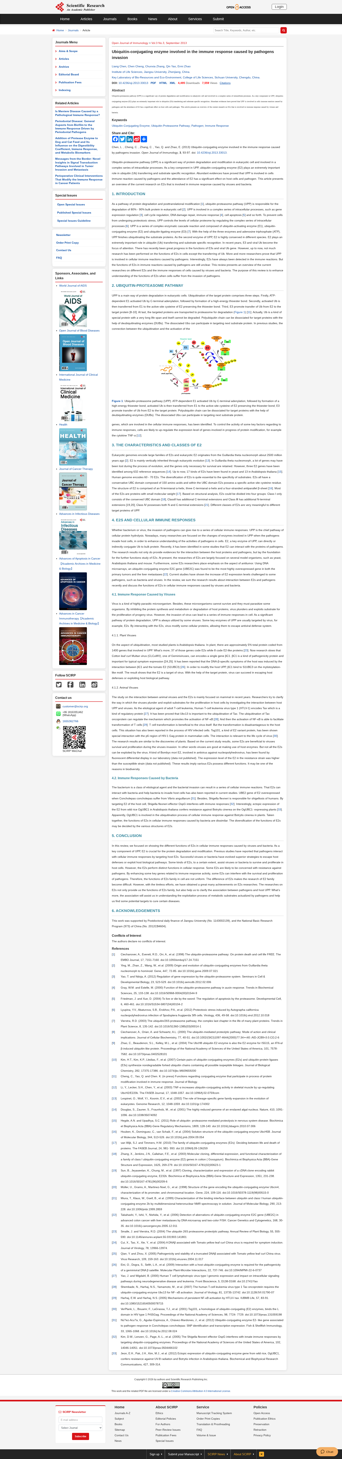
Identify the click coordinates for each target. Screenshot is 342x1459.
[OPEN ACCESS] (238, 6)
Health (63, 424)
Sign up (154, 1454)
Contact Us (63, 250)
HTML (163, 83)
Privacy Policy (262, 1435)
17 (178, 493)
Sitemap (120, 1429)
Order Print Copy (67, 242)
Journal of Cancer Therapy (76, 468)
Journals (110, 19)
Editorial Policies (166, 1418)
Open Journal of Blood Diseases (79, 330)
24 (114, 1242)
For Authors (163, 1424)
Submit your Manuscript (183, 1454)
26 (182, 667)
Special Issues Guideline (74, 220)
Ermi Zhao (184, 66)
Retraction (260, 1429)
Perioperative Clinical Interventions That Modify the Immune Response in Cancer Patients (79, 179)
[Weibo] (94, 684)
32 (232, 803)
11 (249, 312)
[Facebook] (70, 684)
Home (65, 19)
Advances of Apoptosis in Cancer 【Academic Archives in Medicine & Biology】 (80, 563)
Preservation (261, 1424)
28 (216, 719)
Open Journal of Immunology (130, 43)
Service (203, 1407)
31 (193, 798)
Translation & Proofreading (213, 1424)
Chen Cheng (136, 66)
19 (114, 1170)
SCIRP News (216, 1454)
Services (195, 19)
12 (139, 435)
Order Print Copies (208, 1418)
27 (146, 713)
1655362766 (70, 721)
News (152, 19)
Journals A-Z (122, 1413)
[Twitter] (59, 684)
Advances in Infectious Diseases (79, 513)
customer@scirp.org (75, 706)
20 (114, 1187)
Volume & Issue (206, 1435)
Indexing (65, 90)
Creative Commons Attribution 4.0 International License (200, 1391)
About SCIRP (167, 1407)
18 (163, 499)
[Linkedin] (82, 684)
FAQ (59, 257)
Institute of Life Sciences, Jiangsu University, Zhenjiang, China (150, 71)
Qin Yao (171, 66)
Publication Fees (70, 82)
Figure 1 (240, 312)
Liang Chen (119, 66)
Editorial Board (69, 74)
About (172, 19)
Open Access (262, 1413)
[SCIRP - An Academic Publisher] (79, 6)
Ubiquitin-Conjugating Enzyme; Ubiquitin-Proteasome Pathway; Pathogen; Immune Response (170, 125)
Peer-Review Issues (168, 1429)
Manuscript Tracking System (214, 1413)
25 (114, 1253)
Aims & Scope (68, 51)
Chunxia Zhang (154, 66)
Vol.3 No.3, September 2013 (169, 43)
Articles (86, 19)
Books (132, 19)
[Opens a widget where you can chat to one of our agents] (327, 1452)
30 (275, 735)
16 (270, 488)
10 (114, 1059)
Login (279, 7)
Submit (218, 19)
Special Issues (165, 1440)
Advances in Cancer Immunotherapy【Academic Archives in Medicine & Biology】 (79, 618)
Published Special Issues (74, 212)
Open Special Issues (71, 204)
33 (279, 809)
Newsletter (63, 235)
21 (206, 504)
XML (173, 83)
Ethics (159, 1413)
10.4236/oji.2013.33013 (133, 83)
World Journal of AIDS (73, 285)
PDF (153, 83)
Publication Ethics (265, 1418)
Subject (119, 1418)
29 (145, 724)
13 (207, 460)
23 (246, 650)
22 (165, 574)
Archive (64, 66)
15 (279, 471)
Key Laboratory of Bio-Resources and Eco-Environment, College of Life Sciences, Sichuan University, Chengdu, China (185, 77)
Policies (260, 1407)
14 (168, 471)
